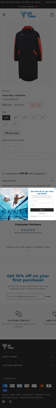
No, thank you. (41, 213)
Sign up (42, 210)
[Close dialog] (55, 188)
